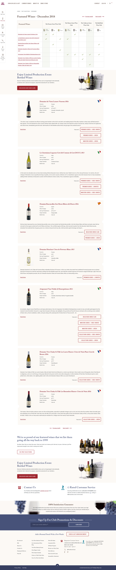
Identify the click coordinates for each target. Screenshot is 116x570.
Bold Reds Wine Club (92, 232)
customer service (44, 490)
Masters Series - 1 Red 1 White (90, 192)
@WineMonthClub (71, 549)
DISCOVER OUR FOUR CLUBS (27, 88)
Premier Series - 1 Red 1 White (90, 129)
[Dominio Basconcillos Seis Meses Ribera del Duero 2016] (28, 212)
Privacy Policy (18, 567)
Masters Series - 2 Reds (90, 141)
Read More (23, 129)
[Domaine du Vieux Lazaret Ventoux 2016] (28, 109)
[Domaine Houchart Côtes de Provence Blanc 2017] (28, 257)
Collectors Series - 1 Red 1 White (89, 334)
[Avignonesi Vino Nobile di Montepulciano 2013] (28, 297)
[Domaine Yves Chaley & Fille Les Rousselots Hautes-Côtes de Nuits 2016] (28, 399)
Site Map (24, 567)
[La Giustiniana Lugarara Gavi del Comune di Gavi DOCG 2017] (28, 161)
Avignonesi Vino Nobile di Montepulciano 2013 (29, 54)
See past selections (25, 452)
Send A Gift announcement (77, 534)
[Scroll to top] (57, 565)
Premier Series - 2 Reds (90, 135)
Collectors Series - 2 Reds (89, 340)
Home (18, 11)
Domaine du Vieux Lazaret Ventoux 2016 (28, 34)
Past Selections (26, 11)
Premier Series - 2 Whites (90, 186)
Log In (104, 3)
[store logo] (2, 2)
